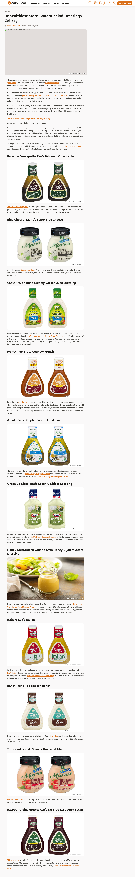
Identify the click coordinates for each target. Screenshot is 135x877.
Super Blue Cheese (28, 270)
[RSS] (114, 3)
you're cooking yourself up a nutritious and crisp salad (44, 95)
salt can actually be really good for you (53, 476)
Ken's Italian (12, 673)
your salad (11, 83)
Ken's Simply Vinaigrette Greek (37, 474)
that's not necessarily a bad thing (40, 676)
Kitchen (55, 3)
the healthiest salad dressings (70, 146)
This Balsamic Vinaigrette (17, 207)
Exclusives (35, 3)
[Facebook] (90, 3)
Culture (65, 3)
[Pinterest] (100, 3)
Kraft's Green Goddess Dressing (43, 537)
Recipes (46, 3)
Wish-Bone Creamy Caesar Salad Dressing (46, 336)
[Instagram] (104, 3)
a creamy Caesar (52, 83)
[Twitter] (95, 3)
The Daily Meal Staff (13, 26)
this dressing (23, 402)
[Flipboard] (109, 3)
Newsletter (126, 3)
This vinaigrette (13, 860)
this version (53, 736)
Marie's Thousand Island (17, 799)
